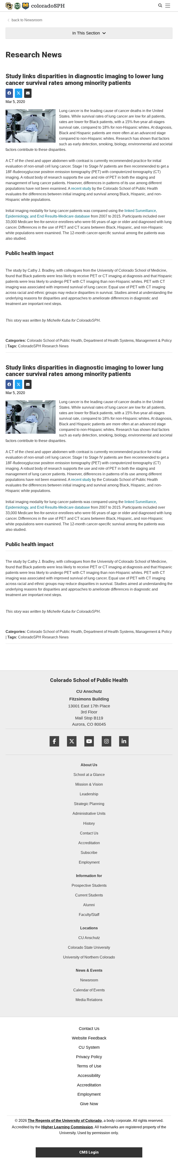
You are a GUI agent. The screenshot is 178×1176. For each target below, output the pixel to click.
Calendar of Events (89, 990)
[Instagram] (106, 748)
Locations (89, 928)
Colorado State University (89, 947)
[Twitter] (72, 748)
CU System (89, 1047)
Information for (89, 876)
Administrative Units (89, 813)
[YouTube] (89, 748)
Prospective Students (89, 885)
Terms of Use (89, 1066)
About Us (89, 765)
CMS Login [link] (89, 1152)
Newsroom (33, 20)
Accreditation (89, 843)
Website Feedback (89, 1038)
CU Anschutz (89, 938)
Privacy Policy (89, 1057)
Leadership (89, 794)
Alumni (89, 905)
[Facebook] (54, 748)
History (89, 823)
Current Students (89, 895)
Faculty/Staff (89, 915)
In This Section (86, 33)
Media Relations (89, 1000)
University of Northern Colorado (89, 957)
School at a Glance (89, 775)
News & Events (89, 970)
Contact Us (89, 833)
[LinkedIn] (124, 748)
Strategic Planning (89, 804)
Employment (89, 862)
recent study (81, 188)
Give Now (89, 1103)
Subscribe (89, 853)
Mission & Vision (89, 784)
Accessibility (89, 1075)
